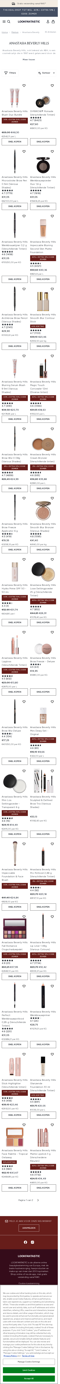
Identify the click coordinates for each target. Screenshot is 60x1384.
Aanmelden (28, 1228)
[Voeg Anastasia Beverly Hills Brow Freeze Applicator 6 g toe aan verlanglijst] (24, 498)
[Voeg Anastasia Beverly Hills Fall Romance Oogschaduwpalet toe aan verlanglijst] (24, 916)
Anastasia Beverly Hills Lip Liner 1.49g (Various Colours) (43, 946)
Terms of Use (28, 1356)
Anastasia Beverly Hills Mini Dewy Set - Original (43, 731)
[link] (48, 22)
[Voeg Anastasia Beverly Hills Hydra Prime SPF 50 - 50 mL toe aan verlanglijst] (24, 559)
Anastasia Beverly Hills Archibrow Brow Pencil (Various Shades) (15, 318)
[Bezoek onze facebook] (25, 1242)
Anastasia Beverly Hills (29, 43)
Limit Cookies (29, 1370)
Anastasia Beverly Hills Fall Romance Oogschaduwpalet (15, 946)
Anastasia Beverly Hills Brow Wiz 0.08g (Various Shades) (15, 458)
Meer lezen (29, 59)
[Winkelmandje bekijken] (53, 22)
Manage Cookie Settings (29, 1362)
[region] (29, 1334)
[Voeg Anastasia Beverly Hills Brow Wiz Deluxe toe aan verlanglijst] (24, 701)
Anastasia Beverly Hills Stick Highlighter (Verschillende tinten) (15, 1083)
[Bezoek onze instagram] (32, 1242)
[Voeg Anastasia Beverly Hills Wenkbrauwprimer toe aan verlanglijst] (52, 986)
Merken (15, 32)
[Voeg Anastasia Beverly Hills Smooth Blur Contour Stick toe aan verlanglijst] (52, 288)
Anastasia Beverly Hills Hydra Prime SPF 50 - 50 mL (15, 588)
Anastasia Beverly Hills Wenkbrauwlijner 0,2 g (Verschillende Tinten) (15, 245)
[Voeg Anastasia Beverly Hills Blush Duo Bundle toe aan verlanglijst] (24, 85)
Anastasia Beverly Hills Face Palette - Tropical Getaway (15, 1154)
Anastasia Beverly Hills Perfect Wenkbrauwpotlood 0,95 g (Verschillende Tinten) (15, 1018)
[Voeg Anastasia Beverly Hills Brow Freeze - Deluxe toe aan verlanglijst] (52, 632)
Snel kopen (14, 141)
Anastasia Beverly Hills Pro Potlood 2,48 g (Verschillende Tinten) (43, 873)
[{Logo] (29, 22)
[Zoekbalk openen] (8, 22)
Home (5, 32)
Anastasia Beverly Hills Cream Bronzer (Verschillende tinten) (43, 458)
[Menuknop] (3, 22)
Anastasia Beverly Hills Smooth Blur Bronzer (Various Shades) (43, 527)
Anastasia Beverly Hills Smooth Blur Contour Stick (43, 318)
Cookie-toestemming (28, 1283)
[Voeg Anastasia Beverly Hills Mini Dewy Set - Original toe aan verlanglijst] (52, 701)
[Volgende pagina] (38, 1200)
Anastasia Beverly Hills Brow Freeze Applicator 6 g (15, 527)
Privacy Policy (10, 1356)
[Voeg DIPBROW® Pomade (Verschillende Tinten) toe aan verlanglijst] (52, 85)
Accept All (28, 1378)
